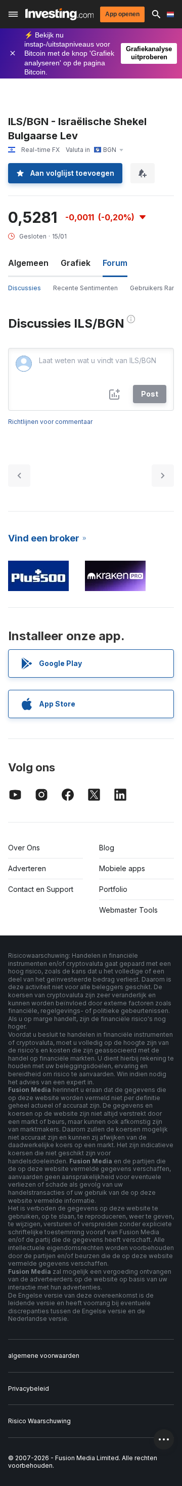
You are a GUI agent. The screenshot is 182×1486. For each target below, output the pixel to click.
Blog (106, 847)
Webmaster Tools (128, 910)
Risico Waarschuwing (39, 1421)
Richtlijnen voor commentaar (50, 421)
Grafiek (75, 263)
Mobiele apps (122, 868)
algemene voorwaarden (43, 1355)
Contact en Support (40, 889)
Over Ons (24, 847)
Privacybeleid (28, 1388)
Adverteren (27, 868)
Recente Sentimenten (85, 288)
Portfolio (113, 889)
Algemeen (28, 263)
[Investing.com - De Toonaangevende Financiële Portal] (59, 14)
